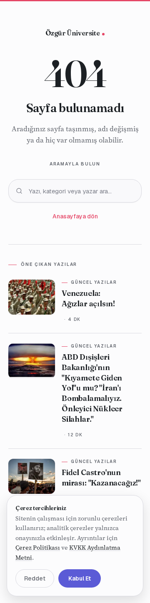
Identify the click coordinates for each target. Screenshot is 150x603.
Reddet (34, 578)
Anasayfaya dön (75, 216)
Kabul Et (79, 578)
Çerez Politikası (37, 547)
